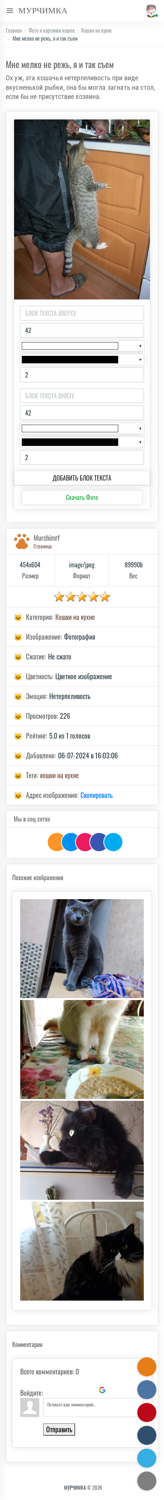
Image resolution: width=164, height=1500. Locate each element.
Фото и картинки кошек (52, 30)
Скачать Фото (82, 497)
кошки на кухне (59, 775)
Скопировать (96, 795)
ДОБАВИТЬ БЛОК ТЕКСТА (82, 477)
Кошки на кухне (96, 30)
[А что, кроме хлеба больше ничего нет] (82, 948)
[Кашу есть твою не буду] (82, 1049)
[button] (150, 11)
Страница (43, 546)
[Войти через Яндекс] (89, 1390)
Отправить (59, 1429)
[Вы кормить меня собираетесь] (82, 1251)
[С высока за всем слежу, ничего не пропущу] (82, 1150)
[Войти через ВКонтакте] (63, 1390)
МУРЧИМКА (75, 1487)
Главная (14, 30)
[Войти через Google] (102, 1390)
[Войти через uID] (50, 1390)
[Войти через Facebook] (76, 1390)
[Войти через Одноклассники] (115, 1390)
